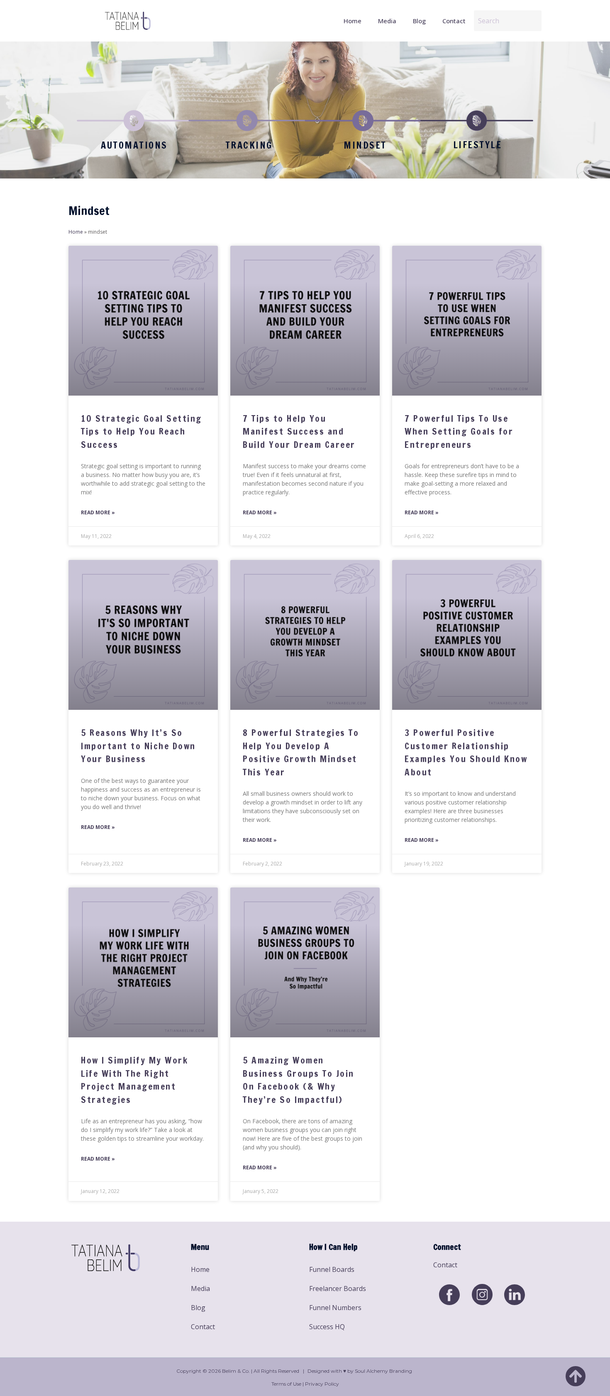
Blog (419, 21)
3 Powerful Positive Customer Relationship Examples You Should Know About (466, 752)
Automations (134, 145)
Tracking (249, 145)
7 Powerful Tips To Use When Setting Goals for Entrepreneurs (459, 431)
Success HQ (327, 1326)
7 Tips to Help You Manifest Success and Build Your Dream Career (299, 431)
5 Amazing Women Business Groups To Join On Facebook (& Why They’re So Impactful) (298, 1080)
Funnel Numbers (335, 1307)
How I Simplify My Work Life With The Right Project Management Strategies (134, 1080)
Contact (454, 21)
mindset (365, 145)
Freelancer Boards (337, 1288)
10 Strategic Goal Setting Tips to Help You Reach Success (141, 431)
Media (387, 21)
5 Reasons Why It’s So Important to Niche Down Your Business (138, 745)
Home (352, 21)
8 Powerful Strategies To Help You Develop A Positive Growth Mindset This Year (301, 752)
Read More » (98, 512)
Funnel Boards (331, 1269)
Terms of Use (286, 1384)
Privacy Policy (322, 1384)
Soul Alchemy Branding (383, 1371)
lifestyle (477, 144)
